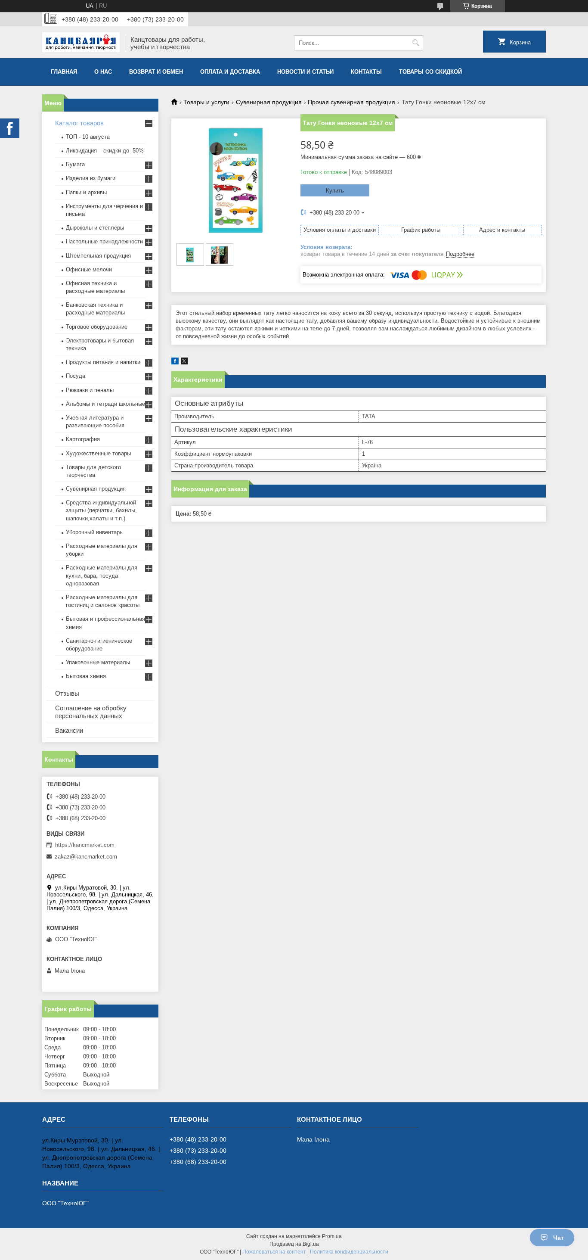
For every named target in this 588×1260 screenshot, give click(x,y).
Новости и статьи (305, 71)
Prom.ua (332, 1236)
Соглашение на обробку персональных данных (91, 711)
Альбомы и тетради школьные (105, 404)
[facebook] (175, 362)
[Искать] (415, 42)
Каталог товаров (79, 123)
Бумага (75, 164)
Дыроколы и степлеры (95, 227)
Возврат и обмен (156, 71)
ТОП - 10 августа (88, 137)
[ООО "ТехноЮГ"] (81, 43)
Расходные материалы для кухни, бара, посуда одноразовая (101, 575)
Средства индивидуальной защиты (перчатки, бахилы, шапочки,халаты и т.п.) (101, 510)
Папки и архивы (86, 192)
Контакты (366, 71)
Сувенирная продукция (269, 102)
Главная (64, 71)
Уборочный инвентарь (94, 532)
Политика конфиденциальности (349, 1252)
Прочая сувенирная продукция (351, 102)
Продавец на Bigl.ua (294, 1244)
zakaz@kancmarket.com (86, 856)
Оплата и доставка (230, 71)
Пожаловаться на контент (274, 1252)
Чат (558, 1237)
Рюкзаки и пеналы (90, 390)
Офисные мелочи (89, 269)
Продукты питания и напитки (103, 362)
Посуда (75, 376)
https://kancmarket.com (85, 845)
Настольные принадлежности (104, 241)
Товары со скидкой (430, 71)
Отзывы (67, 693)
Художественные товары (98, 453)
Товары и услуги (206, 102)
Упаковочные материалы (98, 662)
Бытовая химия (86, 676)
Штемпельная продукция (98, 255)
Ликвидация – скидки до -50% (105, 150)
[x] (184, 362)
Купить (335, 190)
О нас (103, 71)
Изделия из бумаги (90, 178)
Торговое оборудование (96, 327)
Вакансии (69, 730)
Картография (83, 439)
